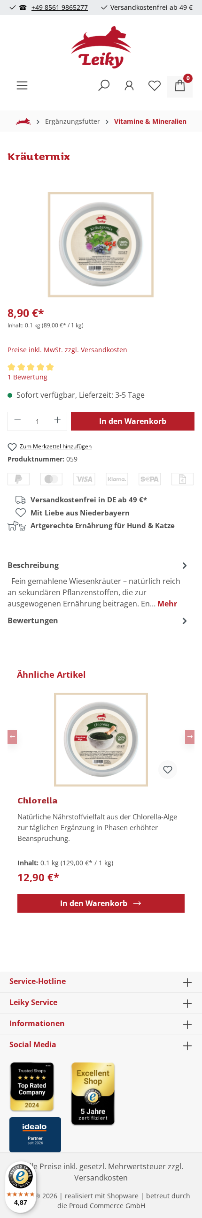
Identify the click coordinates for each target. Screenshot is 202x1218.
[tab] (99, 584)
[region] (101, 791)
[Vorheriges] (12, 737)
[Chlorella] (101, 740)
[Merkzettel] (154, 87)
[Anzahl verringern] (17, 421)
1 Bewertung (27, 376)
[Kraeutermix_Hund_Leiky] (101, 244)
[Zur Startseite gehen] (101, 47)
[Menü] (22, 87)
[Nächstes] (189, 737)
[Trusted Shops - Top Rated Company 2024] (35, 1086)
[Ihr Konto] (129, 87)
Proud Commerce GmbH (107, 1205)
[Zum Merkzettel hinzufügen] (167, 769)
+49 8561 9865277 (59, 7)
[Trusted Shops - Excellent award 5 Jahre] (131, 1104)
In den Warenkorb (132, 421)
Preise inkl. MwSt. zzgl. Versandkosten (67, 349)
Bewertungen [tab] (33, 620)
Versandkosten (101, 1178)
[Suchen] (104, 87)
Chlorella (37, 800)
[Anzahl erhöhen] (58, 421)
